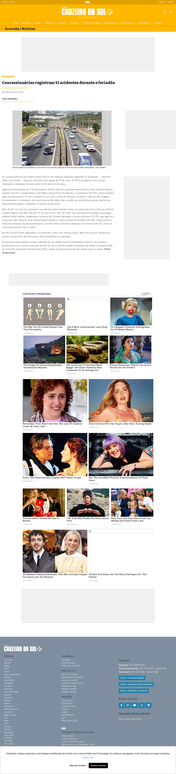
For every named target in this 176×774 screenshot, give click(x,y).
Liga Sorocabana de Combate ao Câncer (78, 744)
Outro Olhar (9, 735)
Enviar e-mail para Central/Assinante (136, 684)
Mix (5, 718)
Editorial (7, 700)
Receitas (7, 726)
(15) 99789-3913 (137, 665)
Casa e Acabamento (12, 674)
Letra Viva (8, 712)
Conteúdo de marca (92, 23)
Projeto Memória (68, 663)
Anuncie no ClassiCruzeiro (72, 683)
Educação (8, 689)
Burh (63, 718)
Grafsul (64, 712)
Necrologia (8, 732)
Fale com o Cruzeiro (69, 674)
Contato (170, 2)
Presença (8, 738)
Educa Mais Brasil (11, 692)
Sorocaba (25, 23)
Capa (16, 23)
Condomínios (9, 680)
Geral (37, 23)
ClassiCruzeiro (67, 700)
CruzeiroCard (66, 703)
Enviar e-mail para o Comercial (133, 691)
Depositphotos (67, 715)
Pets (6, 723)
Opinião (49, 23)
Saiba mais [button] (88, 757)
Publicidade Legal (68, 686)
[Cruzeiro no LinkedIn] (149, 705)
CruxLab (64, 709)
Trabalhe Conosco (69, 692)
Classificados (126, 23)
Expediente (66, 660)
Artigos (7, 666)
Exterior (7, 703)
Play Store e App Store (130, 719)
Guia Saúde (8, 706)
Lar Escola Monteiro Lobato (72, 742)
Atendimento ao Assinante (72, 677)
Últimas (158, 23)
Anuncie (161, 2)
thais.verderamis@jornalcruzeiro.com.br (18, 101)
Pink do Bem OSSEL (69, 721)
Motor (6, 721)
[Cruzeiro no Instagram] (128, 705)
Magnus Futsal (10, 715)
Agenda (7, 663)
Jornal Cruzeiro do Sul (88, 11)
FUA (63, 728)
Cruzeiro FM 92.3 (68, 706)
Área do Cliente (8, 2)
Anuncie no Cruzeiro (69, 680)
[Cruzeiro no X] (142, 705)
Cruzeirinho (8, 683)
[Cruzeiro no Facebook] (121, 705)
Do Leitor (8, 686)
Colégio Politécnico (69, 739)
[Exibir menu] (171, 11)
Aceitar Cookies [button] (98, 765)
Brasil (6, 668)
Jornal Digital (143, 23)
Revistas (7, 729)
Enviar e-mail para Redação (132, 678)
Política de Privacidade (71, 666)
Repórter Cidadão (68, 689)
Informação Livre (11, 709)
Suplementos (109, 23)
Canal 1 (7, 671)
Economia (8, 697)
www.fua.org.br (67, 736)
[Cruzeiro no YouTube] (134, 705)
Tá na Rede (8, 744)
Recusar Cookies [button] (78, 765)
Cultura (61, 23)
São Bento (8, 741)
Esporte (74, 23)
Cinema (7, 677)
